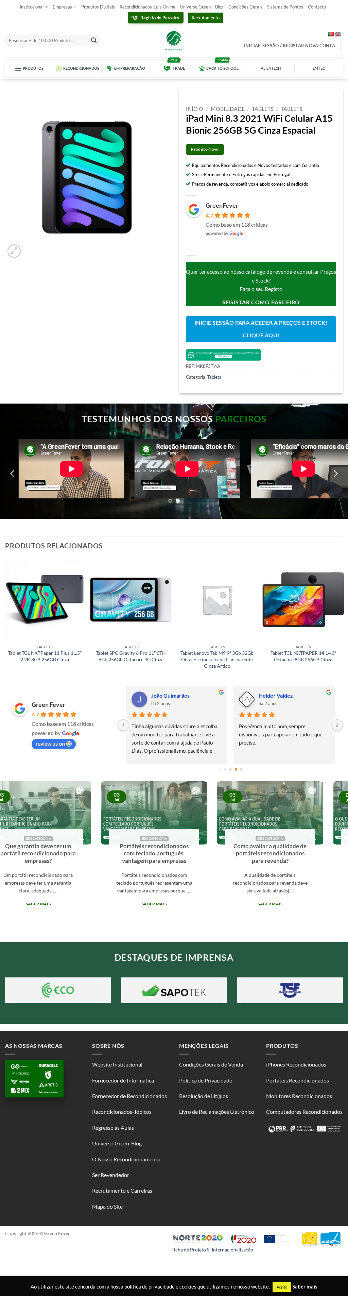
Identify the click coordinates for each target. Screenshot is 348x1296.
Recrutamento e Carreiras (122, 1190)
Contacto (317, 7)
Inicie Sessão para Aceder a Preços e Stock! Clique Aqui (261, 329)
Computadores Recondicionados (304, 1111)
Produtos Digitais (98, 7)
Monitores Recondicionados (299, 1096)
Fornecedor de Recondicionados (129, 1096)
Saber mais (92, 911)
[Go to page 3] (230, 769)
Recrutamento (206, 17)
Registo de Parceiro (159, 17)
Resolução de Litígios (203, 1096)
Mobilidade (228, 108)
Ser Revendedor (110, 1175)
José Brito (163, 695)
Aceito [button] (282, 1287)
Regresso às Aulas (113, 1127)
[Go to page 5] (241, 769)
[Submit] (94, 41)
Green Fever (48, 704)
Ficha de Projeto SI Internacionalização (212, 1249)
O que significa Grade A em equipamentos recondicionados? (92, 853)
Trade (179, 68)
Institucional (32, 7)
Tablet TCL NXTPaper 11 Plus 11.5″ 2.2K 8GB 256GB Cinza (45, 656)
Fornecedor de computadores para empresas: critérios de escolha (208, 857)
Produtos (33, 68)
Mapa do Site (107, 1206)
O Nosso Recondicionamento (126, 1159)
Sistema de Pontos (285, 7)
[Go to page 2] (225, 769)
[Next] (335, 474)
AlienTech (271, 68)
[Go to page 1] (219, 769)
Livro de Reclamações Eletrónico (216, 1111)
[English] (337, 34)
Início (194, 108)
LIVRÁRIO (271, 695)
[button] (14, 251)
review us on (50, 743)
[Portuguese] (331, 34)
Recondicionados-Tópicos (122, 1111)
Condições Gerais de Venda (211, 1064)
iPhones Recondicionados (296, 1064)
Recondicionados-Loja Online (147, 7)
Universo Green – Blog (202, 7)
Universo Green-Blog (117, 1143)
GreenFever (222, 205)
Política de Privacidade (205, 1080)
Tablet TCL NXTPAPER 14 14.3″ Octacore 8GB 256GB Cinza (303, 656)
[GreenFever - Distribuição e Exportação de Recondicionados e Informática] (174, 40)
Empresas (62, 7)
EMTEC (319, 68)
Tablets (262, 108)
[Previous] (13, 474)
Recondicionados (81, 68)
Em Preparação (129, 68)
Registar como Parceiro (261, 302)
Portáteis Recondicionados (297, 1080)
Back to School (222, 68)
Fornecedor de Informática (123, 1080)
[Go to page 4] (235, 769)
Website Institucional (117, 1064)
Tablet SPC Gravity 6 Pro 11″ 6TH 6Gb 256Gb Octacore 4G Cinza (131, 656)
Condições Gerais (245, 7)
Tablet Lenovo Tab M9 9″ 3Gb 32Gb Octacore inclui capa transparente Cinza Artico (217, 659)
